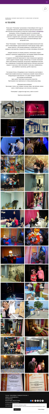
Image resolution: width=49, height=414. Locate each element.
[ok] (38, 401)
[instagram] (40, 401)
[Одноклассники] (32, 401)
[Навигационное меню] (47, 2)
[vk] (35, 401)
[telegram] (43, 401)
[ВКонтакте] (31, 401)
